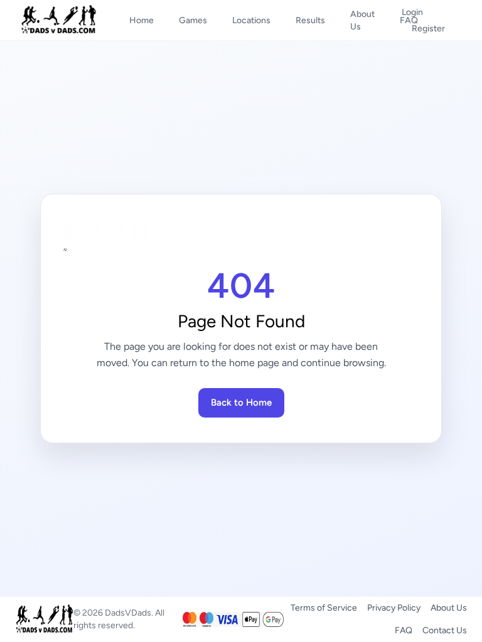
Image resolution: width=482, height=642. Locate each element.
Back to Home (241, 402)
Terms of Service (324, 608)
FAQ (403, 630)
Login (412, 12)
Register (428, 28)
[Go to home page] (241, 237)
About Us (449, 608)
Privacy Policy (393, 608)
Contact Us (444, 630)
